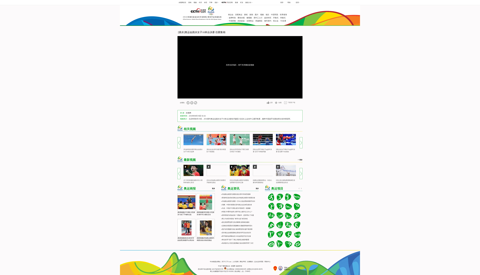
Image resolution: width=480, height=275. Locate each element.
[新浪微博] (188, 102)
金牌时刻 (232, 18)
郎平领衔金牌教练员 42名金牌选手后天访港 (236, 236)
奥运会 (230, 15)
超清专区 (267, 18)
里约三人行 (258, 18)
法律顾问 (250, 262)
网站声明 (243, 262)
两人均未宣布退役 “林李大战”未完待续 (235, 219)
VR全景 (283, 21)
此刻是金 (241, 21)
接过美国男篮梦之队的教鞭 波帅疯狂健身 (235, 222)
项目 (267, 15)
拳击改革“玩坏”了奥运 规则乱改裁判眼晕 (235, 240)
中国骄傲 (232, 21)
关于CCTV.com (226, 262)
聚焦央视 (241, 18)
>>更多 (300, 160)
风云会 (275, 21)
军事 (210, 2)
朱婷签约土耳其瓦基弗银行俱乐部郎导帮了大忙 (238, 243)
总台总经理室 (258, 262)
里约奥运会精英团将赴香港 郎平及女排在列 (236, 233)
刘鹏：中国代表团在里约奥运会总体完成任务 (237, 205)
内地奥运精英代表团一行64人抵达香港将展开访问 (238, 201)
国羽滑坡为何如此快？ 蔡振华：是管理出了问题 (238, 215)
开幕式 (275, 18)
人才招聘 (235, 262)
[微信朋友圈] (195, 102)
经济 (200, 2)
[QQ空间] (191, 102)
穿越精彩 (258, 21)
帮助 (289, 2)
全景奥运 (250, 21)
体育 (205, 2)
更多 (213, 188)
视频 (195, 2)
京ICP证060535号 (217, 269)
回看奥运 (238, 15)
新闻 (189, 2)
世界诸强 (283, 15)
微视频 (249, 18)
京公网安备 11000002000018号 (236, 269)
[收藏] (276, 102)
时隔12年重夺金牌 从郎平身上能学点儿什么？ (237, 212)
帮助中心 (267, 262)
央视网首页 (182, 2)
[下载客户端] (285, 102)
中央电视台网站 (215, 262)
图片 (256, 15)
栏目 (241, 2)
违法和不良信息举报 (204, 269)
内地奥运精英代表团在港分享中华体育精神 (236, 194)
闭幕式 (283, 18)
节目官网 (230, 2)
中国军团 (274, 15)
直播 (236, 2)
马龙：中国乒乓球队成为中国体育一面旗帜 (236, 208)
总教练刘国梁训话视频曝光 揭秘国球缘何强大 (237, 226)
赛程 (246, 15)
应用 (297, 2)
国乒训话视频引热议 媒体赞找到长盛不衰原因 (237, 229)
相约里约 (267, 21)
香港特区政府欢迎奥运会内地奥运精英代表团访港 (238, 198)
